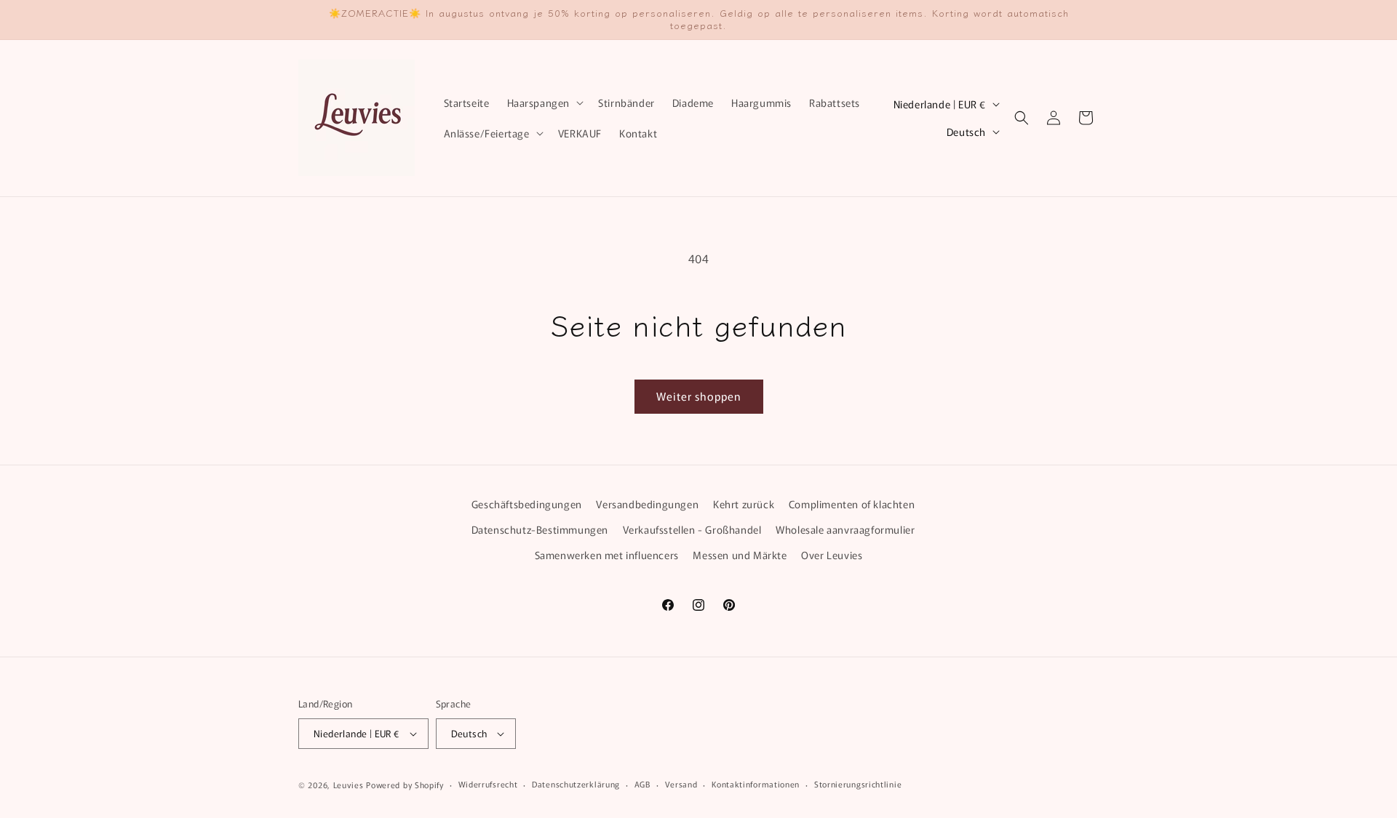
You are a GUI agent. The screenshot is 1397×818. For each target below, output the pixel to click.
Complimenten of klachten (852, 504)
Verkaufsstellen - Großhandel (692, 529)
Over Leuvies (831, 555)
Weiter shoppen (698, 396)
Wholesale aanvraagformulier (845, 529)
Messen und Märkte (740, 555)
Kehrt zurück (743, 504)
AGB (642, 784)
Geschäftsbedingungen (526, 504)
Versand (681, 784)
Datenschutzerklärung (576, 784)
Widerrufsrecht (488, 784)
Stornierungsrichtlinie (858, 784)
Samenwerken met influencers (607, 555)
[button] (544, 102)
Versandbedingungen (647, 504)
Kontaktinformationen (756, 784)
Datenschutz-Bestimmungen (539, 529)
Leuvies (348, 784)
